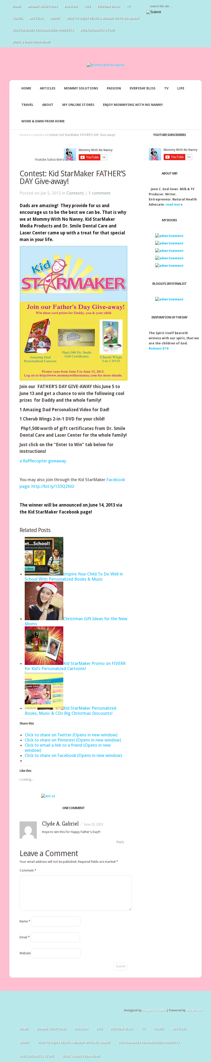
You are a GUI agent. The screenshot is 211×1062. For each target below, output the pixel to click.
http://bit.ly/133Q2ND (52, 486)
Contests (37, 135)
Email (25, 937)
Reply (120, 842)
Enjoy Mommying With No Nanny (133, 105)
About (55, 18)
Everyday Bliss (108, 6)
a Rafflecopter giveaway (43, 460)
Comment (28, 870)
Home (16, 6)
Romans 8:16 (159, 348)
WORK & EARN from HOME (31, 42)
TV (128, 6)
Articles (36, 18)
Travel (17, 18)
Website (25, 953)
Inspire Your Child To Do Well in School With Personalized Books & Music (74, 576)
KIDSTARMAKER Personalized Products (43, 30)
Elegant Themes (154, 1010)
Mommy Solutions (43, 6)
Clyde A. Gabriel (60, 823)
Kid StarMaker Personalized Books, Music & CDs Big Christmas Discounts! (70, 711)
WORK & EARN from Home (43, 121)
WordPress (194, 1010)
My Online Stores (78, 105)
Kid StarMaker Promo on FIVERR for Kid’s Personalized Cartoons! (75, 666)
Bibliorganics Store (97, 30)
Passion (71, 6)
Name (25, 921)
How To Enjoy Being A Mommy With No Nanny (103, 18)
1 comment (100, 193)
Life (87, 6)
